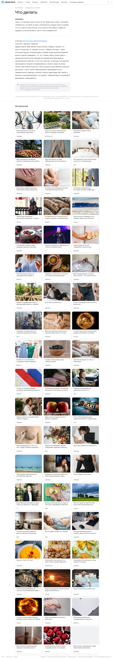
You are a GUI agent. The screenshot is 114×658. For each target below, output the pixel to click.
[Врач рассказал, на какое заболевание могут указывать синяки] (57, 153)
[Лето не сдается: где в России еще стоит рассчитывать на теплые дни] (85, 496)
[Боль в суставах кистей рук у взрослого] (57, 611)
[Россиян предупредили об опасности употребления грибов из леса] (28, 582)
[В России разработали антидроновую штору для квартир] (85, 611)
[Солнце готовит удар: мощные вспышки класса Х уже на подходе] (28, 611)
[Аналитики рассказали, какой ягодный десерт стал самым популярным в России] (57, 640)
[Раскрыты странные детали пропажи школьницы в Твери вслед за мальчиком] (28, 325)
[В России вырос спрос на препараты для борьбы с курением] (28, 267)
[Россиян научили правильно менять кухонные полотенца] (28, 525)
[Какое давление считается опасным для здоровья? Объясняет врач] (28, 124)
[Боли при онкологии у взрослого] (85, 439)
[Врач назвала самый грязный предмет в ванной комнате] (28, 640)
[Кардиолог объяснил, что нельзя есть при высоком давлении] (57, 267)
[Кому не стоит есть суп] (28, 554)
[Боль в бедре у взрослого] (85, 468)
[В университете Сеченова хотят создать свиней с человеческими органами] (57, 210)
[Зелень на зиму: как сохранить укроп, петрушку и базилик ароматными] (57, 124)
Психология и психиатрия (32, 7)
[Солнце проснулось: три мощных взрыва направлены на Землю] (85, 325)
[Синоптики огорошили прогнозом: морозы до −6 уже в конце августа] (28, 210)
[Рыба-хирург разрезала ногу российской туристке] (28, 468)
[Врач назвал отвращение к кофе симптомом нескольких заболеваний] (85, 640)
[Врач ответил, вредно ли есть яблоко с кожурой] (57, 410)
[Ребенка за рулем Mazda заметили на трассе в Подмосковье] (85, 382)
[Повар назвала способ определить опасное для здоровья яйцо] (85, 239)
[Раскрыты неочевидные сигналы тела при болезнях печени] (57, 181)
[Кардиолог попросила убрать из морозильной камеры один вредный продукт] (57, 468)
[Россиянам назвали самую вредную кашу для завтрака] (28, 239)
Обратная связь (72, 656)
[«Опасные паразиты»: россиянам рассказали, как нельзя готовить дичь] (57, 382)
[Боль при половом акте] (57, 296)
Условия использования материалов (56, 656)
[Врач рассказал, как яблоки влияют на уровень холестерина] (28, 153)
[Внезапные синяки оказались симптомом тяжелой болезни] (28, 181)
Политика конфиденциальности (102, 656)
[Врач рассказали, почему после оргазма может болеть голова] (57, 325)
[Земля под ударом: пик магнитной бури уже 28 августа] (57, 582)
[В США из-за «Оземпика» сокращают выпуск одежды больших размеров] (28, 353)
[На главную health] (9, 2)
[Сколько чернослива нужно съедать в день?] (57, 353)
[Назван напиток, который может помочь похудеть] (28, 410)
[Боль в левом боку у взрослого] (85, 582)
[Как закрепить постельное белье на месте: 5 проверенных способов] (85, 153)
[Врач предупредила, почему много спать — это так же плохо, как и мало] (85, 267)
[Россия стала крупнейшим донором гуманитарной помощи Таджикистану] (28, 382)
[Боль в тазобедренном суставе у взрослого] (85, 296)
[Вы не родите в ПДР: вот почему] (57, 525)
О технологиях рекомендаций (85, 656)
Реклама (15, 656)
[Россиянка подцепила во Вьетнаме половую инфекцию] (85, 181)
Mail (3, 656)
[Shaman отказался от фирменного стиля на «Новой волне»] (57, 239)
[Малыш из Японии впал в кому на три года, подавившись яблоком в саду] (57, 496)
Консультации (19, 7)
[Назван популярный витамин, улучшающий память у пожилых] (28, 296)
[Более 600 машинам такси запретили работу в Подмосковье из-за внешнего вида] (85, 410)
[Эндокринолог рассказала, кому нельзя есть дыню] (85, 554)
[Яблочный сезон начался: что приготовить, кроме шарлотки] (57, 554)
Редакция (43, 656)
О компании (8, 656)
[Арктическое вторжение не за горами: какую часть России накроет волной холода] (85, 210)
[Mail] (2, 2)
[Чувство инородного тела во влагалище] (85, 353)
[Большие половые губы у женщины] (85, 124)
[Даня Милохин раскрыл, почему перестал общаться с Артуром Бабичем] (28, 496)
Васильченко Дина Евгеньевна (35, 41)
